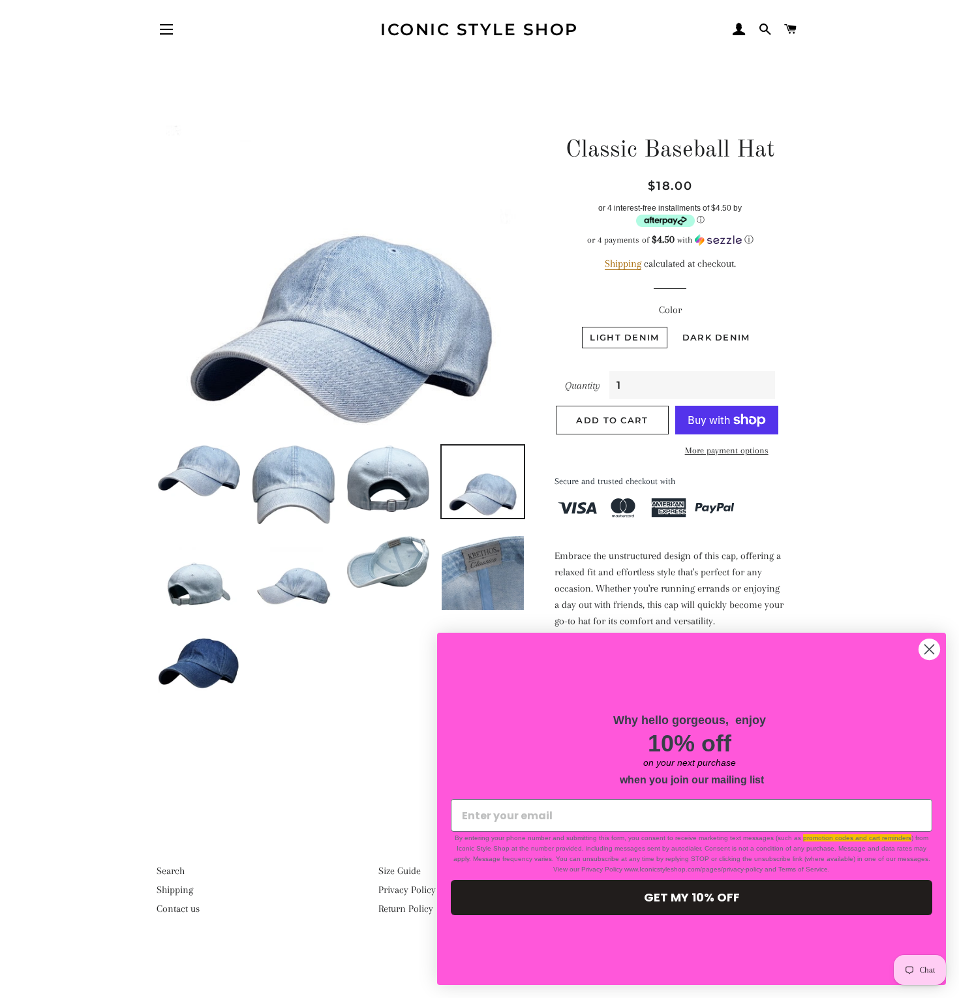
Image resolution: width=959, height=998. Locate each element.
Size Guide (399, 871)
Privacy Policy (407, 890)
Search (171, 871)
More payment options (727, 450)
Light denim (624, 337)
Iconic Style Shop (479, 29)
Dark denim (716, 337)
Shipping (623, 263)
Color (670, 310)
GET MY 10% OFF (692, 897)
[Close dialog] (929, 649)
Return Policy (405, 909)
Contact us (178, 909)
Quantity (582, 385)
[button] (670, 240)
